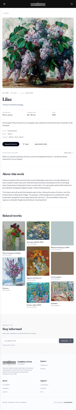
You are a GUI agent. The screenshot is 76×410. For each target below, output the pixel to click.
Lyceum (5, 392)
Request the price (11, 144)
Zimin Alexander (7, 255)
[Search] (71, 4)
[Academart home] (38, 4)
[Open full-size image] (38, 53)
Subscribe (64, 341)
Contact (43, 388)
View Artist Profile (41, 144)
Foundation (6, 385)
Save (27, 144)
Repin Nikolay (6, 290)
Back (7, 13)
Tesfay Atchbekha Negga (12, 105)
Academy (6, 388)
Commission (44, 385)
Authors (43, 369)
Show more (67, 153)
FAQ (41, 392)
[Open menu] (4, 4)
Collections (44, 365)
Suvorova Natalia (32, 244)
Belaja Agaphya (55, 305)
